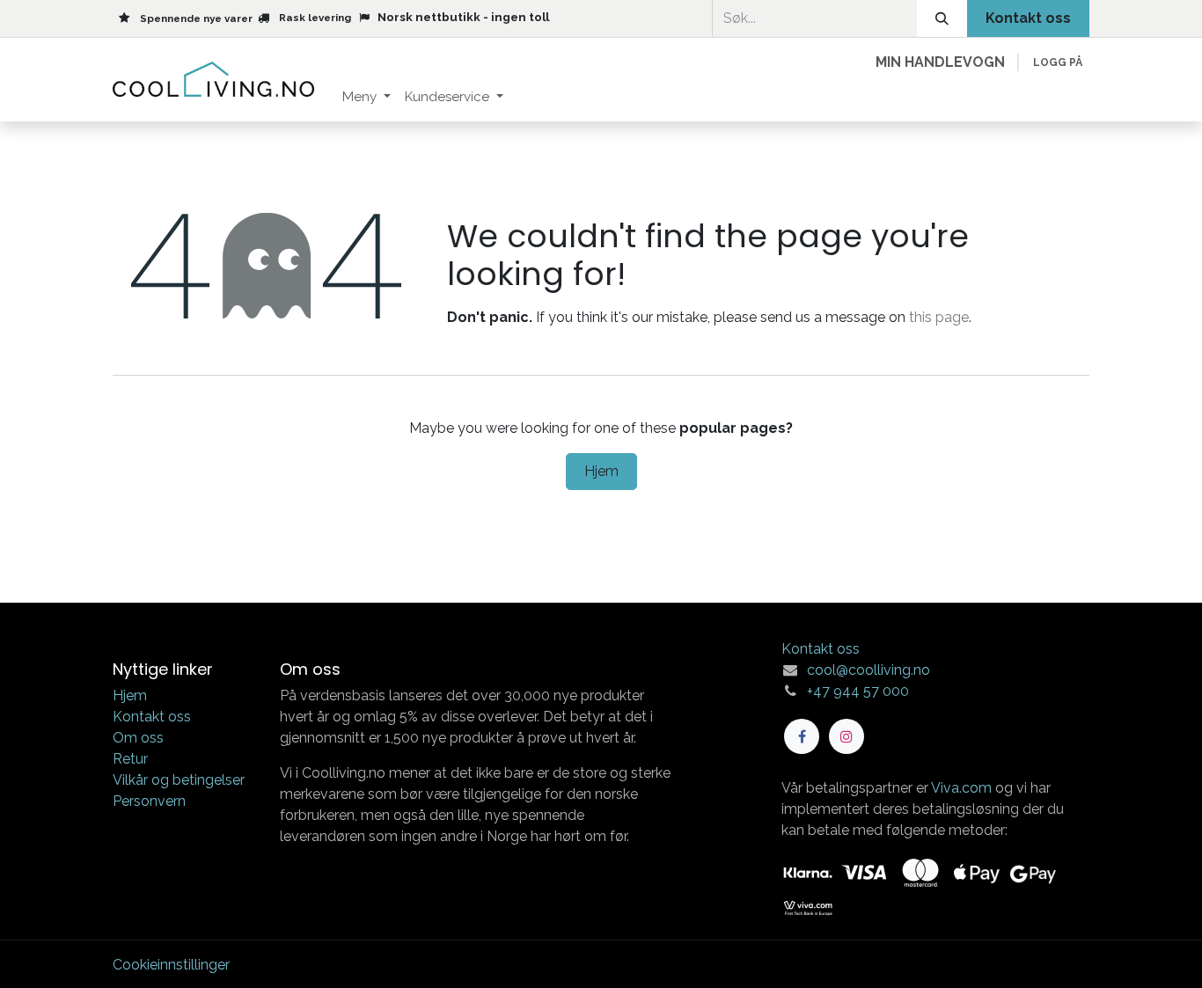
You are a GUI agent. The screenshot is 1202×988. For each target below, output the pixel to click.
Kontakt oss (152, 716)
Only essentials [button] (969, 959)
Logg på (1057, 62)
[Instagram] (846, 736)
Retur (130, 758)
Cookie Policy (623, 956)
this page (939, 317)
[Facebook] (801, 736)
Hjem (601, 471)
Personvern (149, 801)
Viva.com (961, 787)
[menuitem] (366, 97)
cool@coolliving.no (868, 670)
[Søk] (942, 18)
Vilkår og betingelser (179, 780)
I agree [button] (1056, 959)
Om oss (138, 737)
